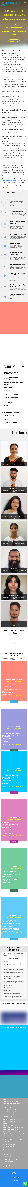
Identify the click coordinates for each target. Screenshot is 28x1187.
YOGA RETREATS (6, 1106)
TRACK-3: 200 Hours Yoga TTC (9, 1114)
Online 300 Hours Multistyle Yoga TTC (11, 1119)
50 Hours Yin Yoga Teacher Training (11, 1101)
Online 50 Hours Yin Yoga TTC (9, 1123)
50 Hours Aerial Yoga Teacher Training (11, 1103)
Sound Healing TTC (7, 1108)
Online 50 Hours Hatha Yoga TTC (10, 1125)
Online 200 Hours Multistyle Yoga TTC (11, 1121)
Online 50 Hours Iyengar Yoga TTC (10, 1129)
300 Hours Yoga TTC (7, 1116)
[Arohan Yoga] (10, 5)
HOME (4, 1099)
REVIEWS (8, 127)
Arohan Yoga (13, 1180)
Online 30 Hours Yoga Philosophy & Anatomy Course (14, 1134)
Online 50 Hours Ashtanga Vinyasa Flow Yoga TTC (14, 1127)
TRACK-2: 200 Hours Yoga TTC (9, 1112)
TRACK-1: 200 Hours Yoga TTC (9, 1110)
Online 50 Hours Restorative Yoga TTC (11, 1132)
